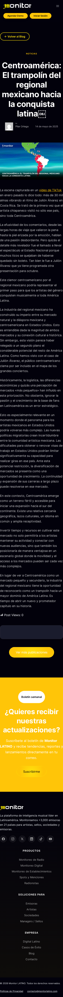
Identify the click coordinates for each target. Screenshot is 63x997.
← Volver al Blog (14, 36)
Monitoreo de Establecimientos (31, 871)
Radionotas (31, 883)
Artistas (31, 909)
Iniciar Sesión (41, 15)
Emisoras (31, 903)
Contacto (31, 959)
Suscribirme (31, 771)
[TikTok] (41, 839)
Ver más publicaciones (31, 652)
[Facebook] (3, 839)
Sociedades (31, 915)
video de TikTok (50, 190)
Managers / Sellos (31, 921)
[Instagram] (12, 839)
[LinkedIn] (31, 839)
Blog (31, 953)
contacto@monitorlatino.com (42, 991)
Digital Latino (31, 941)
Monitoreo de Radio (31, 859)
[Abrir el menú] (58, 6)
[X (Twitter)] (22, 839)
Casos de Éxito (31, 947)
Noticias (31, 53)
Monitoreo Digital (31, 865)
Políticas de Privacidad (11, 991)
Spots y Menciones (31, 877)
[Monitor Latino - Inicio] (17, 6)
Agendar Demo (15, 15)
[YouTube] (50, 839)
